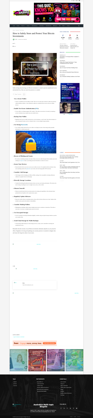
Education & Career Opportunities (67, 155)
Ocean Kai (49, 369)
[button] (78, 25)
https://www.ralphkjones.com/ (28, 284)
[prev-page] (60, 79)
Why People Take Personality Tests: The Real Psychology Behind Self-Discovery (69, 157)
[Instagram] (73, 1)
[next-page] (62, 79)
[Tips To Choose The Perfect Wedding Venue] (56, 360)
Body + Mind (62, 165)
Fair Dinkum (22, 30)
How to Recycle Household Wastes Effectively (69, 72)
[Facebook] (72, 1)
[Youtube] (79, 1)
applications (28, 168)
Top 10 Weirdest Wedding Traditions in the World (70, 76)
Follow (70, 34)
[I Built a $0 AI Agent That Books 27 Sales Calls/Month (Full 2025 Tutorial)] (37, 360)
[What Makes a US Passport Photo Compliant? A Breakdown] (19, 360)
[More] (43, 50)
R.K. (16, 39)
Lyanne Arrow (13, 369)
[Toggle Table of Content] (23, 94)
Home (14, 30)
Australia (17, 30)
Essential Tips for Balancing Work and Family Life (74, 46)
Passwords (24, 124)
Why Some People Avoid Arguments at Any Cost (70, 162)
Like (63, 34)
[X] (78, 1)
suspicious (22, 160)
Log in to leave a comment (18, 336)
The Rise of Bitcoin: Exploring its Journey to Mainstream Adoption (64, 46)
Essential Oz (62, 55)
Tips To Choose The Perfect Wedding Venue (69, 67)
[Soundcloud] (76, 1)
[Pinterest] (75, 1)
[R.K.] (14, 39)
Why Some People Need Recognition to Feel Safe (70, 177)
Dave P (30, 369)
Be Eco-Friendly (63, 70)
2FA (36, 108)
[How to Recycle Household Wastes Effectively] (74, 360)
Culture (62, 160)
